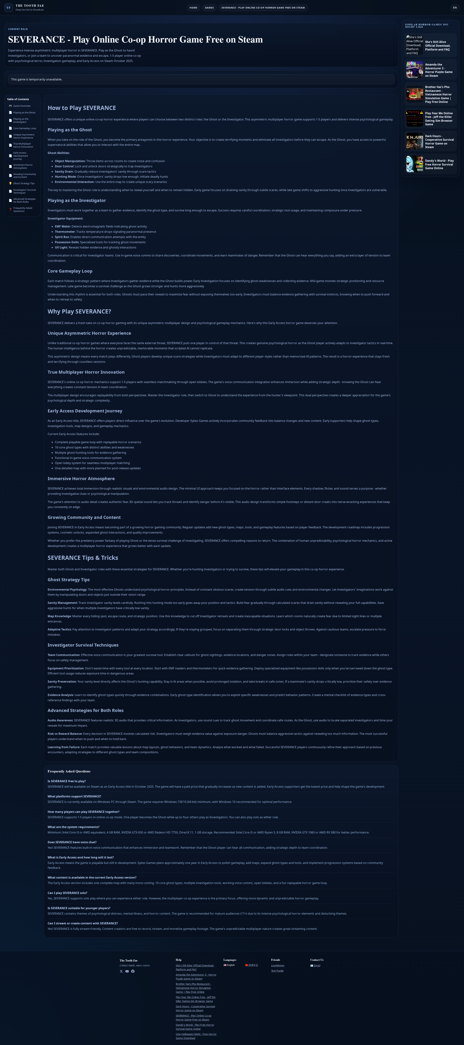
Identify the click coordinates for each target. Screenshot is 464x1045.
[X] (121, 972)
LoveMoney (277, 965)
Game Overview (19, 105)
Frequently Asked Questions (20, 209)
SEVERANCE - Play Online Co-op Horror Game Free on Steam (263, 7)
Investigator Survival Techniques (22, 191)
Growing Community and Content (22, 175)
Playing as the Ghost (22, 112)
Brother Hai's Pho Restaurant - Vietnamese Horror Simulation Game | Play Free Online (193, 988)
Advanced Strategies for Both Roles (22, 200)
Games (209, 7)
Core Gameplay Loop (22, 128)
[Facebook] (132, 972)
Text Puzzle (277, 970)
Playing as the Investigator (18, 120)
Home (193, 7)
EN (455, 7)
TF (8, 7)
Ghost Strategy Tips (22, 183)
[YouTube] (127, 972)
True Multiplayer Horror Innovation (21, 145)
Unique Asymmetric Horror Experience (22, 136)
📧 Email (315, 965)
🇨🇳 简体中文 (251, 965)
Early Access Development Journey (18, 155)
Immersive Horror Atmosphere (21, 166)
